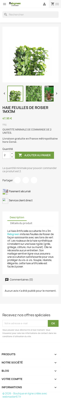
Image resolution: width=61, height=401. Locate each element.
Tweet (25, 180)
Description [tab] (17, 217)
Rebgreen (13, 234)
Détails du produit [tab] (21, 223)
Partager (17, 180)
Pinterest (34, 180)
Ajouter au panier (34, 155)
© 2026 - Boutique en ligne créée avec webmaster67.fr (24, 395)
